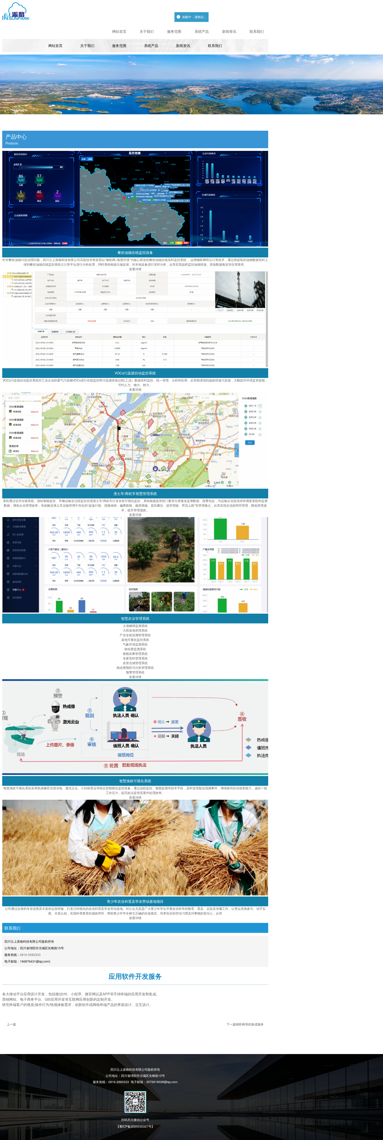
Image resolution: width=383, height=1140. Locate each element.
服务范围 (174, 31)
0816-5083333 (30, 954)
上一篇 (11, 1024)
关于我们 (147, 31)
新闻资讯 (229, 31)
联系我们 (257, 31)
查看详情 (135, 269)
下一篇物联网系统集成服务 (245, 1024)
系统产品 (202, 31)
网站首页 (119, 31)
